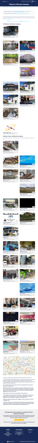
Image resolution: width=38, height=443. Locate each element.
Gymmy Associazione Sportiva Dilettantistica (8, 351)
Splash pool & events (23, 165)
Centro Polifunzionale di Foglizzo (9, 251)
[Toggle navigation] (35, 1)
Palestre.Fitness (5, 7)
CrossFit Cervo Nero (7, 36)
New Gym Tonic (22, 50)
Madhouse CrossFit (6, 322)
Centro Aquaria (22, 293)
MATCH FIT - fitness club (24, 179)
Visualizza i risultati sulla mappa (13, 21)
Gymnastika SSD (22, 279)
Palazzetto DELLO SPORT (24, 104)
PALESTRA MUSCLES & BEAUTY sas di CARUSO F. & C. (9, 237)
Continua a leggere (8, 18)
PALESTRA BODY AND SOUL (7, 279)
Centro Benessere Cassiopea (24, 350)
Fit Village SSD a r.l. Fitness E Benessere (10, 50)
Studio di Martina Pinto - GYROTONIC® (9, 308)
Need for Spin (5, 265)
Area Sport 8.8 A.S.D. (23, 222)
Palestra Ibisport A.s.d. (7, 132)
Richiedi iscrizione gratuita (19, 419)
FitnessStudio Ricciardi (7, 222)
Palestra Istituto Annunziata (8, 91)
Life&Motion (5, 165)
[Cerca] (32, 1)
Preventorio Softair (23, 251)
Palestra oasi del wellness (7, 208)
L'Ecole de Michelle (23, 322)
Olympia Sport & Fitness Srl (24, 91)
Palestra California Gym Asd (24, 77)
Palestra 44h (5, 336)
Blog (8, 435)
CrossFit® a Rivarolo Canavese (23, 13)
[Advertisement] (27, 32)
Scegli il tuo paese (11, 441)
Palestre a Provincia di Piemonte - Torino (16, 7)
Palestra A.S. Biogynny (24, 208)
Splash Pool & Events (6, 179)
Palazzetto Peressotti (23, 265)
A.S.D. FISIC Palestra (23, 308)
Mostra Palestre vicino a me (25, 21)
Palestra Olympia (6, 104)
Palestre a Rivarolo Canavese (19, 11)
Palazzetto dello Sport (24, 193)
